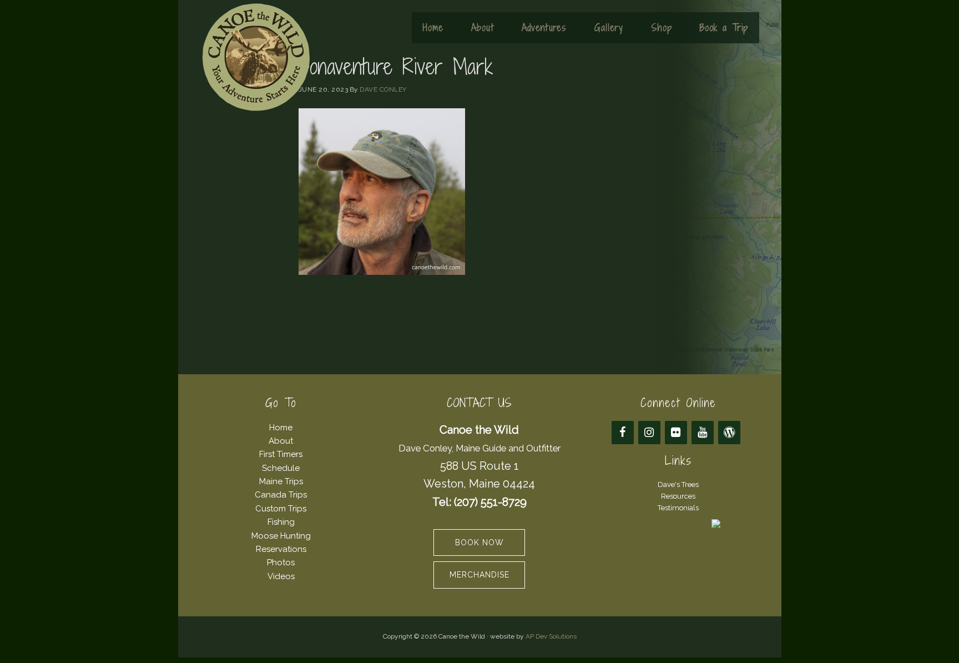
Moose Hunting (281, 536)
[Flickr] (676, 432)
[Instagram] (649, 432)
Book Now (479, 542)
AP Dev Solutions (551, 636)
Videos (281, 576)
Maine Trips (281, 481)
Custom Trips (280, 509)
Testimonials (678, 508)
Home (280, 428)
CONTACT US (479, 403)
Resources (678, 496)
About (281, 441)
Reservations (281, 549)
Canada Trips (281, 495)
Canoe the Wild (255, 57)
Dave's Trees (678, 484)
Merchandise (479, 574)
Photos (281, 562)
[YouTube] (703, 432)
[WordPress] (729, 432)
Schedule (281, 468)
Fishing (281, 522)
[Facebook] (623, 432)
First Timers (280, 454)
